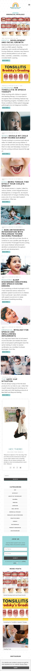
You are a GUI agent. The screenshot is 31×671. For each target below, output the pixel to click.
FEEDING (4, 377)
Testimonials (15, 524)
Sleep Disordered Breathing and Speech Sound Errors (14, 283)
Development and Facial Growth (13, 41)
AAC (15, 489)
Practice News (15, 518)
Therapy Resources (15, 527)
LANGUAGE (15, 505)
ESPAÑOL (15, 499)
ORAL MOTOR (6, 38)
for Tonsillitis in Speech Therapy (14, 90)
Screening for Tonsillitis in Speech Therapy (15, 622)
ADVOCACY (15, 493)
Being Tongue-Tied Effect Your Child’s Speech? (15, 184)
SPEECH (15, 521)
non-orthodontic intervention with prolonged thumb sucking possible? (13, 233)
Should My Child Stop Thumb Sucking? (15, 137)
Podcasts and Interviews (15, 515)
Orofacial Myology (8, 85)
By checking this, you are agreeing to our (15, 562)
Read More (5, 60)
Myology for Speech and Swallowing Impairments (15, 333)
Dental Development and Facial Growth (15, 595)
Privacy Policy (23, 664)
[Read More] (10, 467)
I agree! (15, 667)
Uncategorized (15, 530)
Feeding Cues (7, 649)
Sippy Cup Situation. (9, 380)
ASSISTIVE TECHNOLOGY (15, 496)
